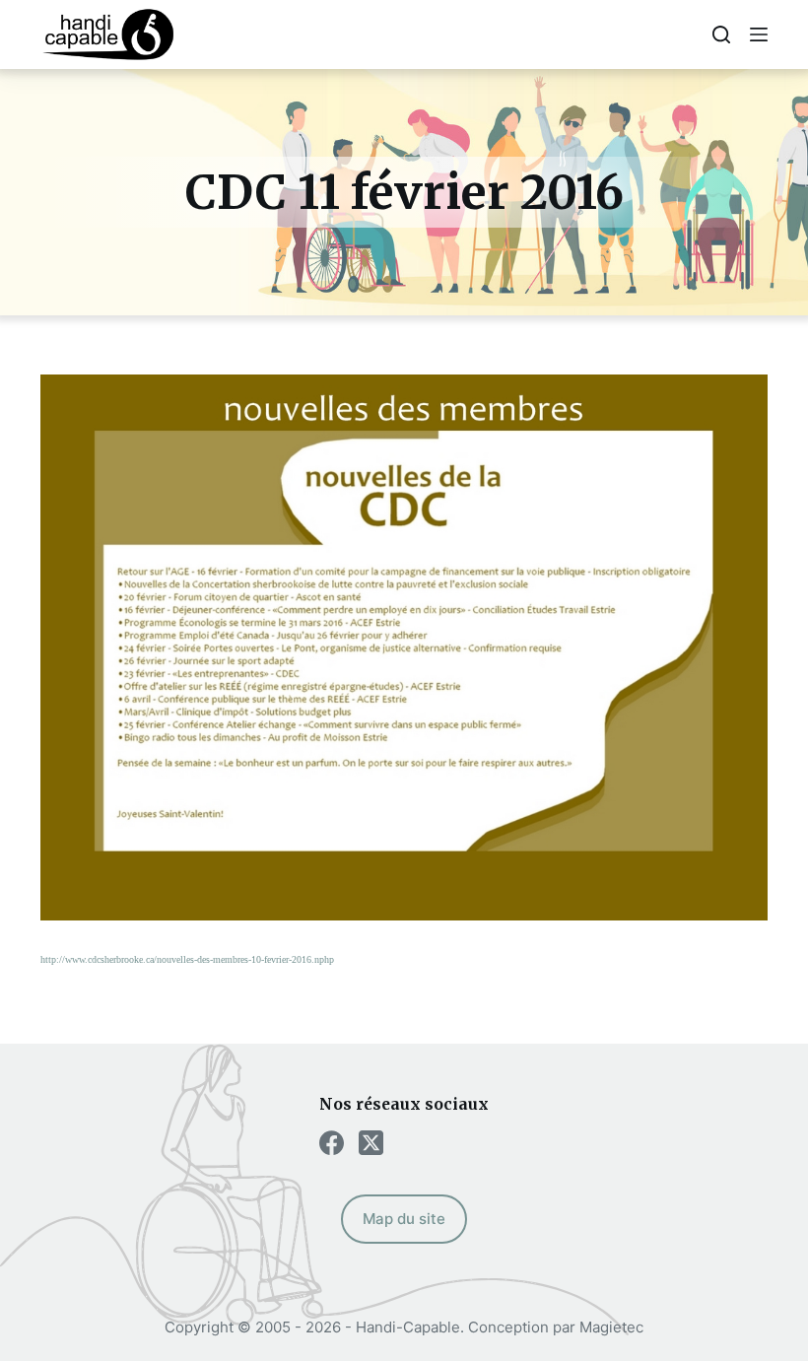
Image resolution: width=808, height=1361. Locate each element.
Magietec (611, 1327)
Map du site (404, 1218)
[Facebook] (331, 1142)
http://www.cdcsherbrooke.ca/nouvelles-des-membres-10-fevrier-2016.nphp (187, 959)
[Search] (721, 34)
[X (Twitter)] (371, 1142)
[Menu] (759, 34)
